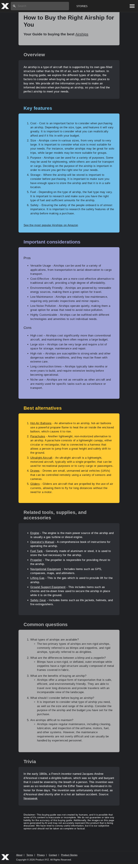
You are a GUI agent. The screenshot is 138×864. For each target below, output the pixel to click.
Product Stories (69, 855)
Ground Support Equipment (47, 587)
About (19, 855)
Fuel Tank (36, 551)
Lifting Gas (37, 578)
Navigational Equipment (45, 569)
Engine (34, 533)
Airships (81, 34)
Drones (35, 470)
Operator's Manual (42, 542)
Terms (29, 855)
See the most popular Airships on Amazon (51, 225)
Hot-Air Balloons (41, 423)
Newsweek (31, 798)
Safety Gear (38, 600)
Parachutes (37, 436)
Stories (82, 6)
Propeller (36, 560)
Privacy (41, 855)
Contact (53, 855)
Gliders (35, 483)
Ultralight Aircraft (41, 457)
